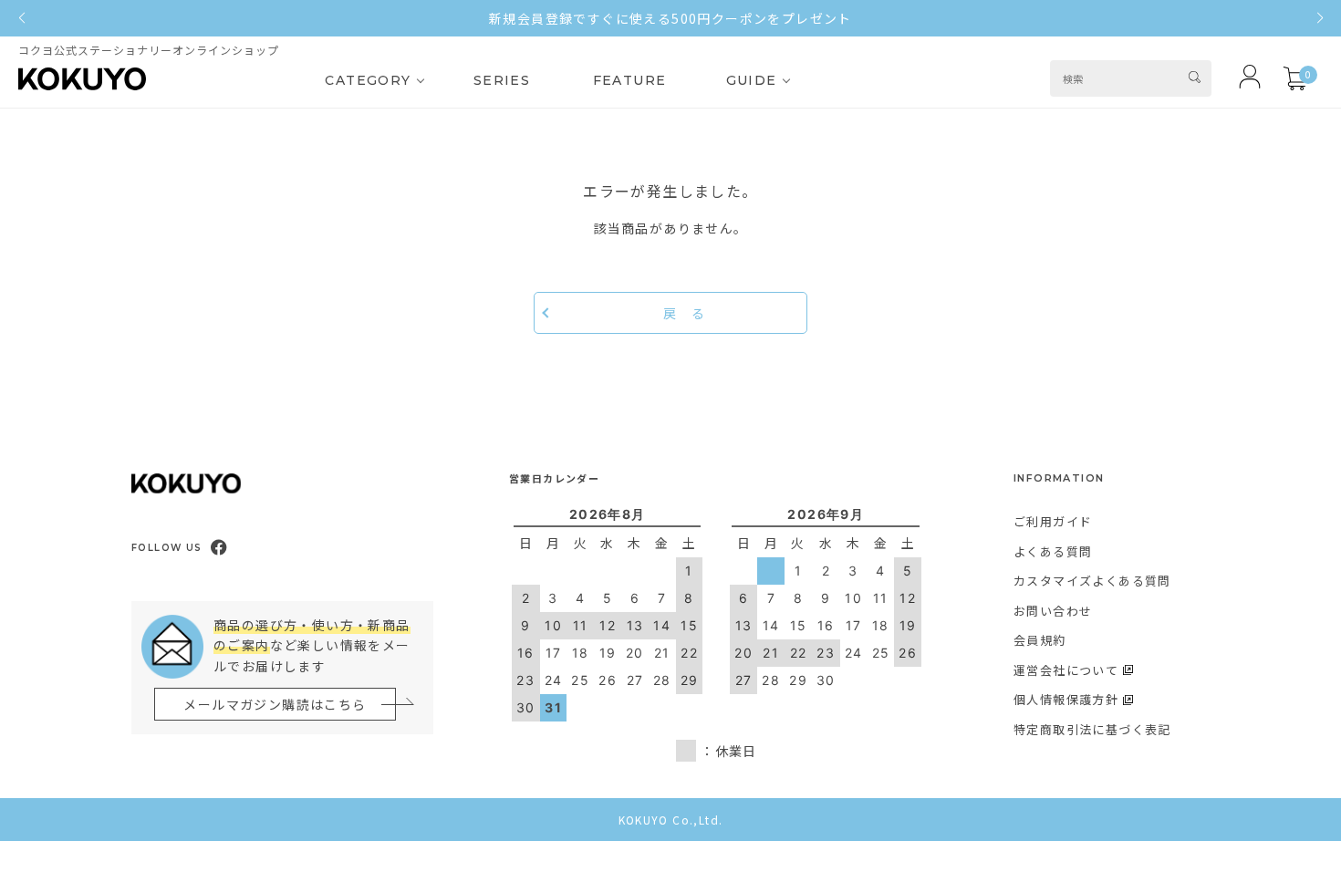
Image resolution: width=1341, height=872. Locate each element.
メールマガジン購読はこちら (274, 704)
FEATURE (630, 80)
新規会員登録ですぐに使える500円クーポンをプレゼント (670, 18)
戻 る (684, 313)
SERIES (501, 80)
